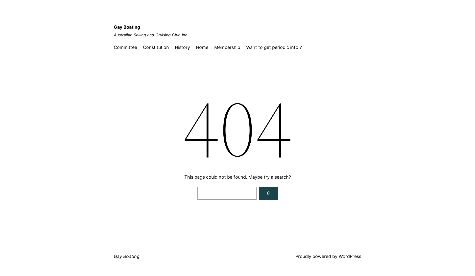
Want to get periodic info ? (274, 47)
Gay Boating (127, 27)
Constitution (156, 47)
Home (202, 47)
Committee (125, 47)
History (182, 47)
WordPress (350, 256)
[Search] (268, 193)
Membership (227, 47)
